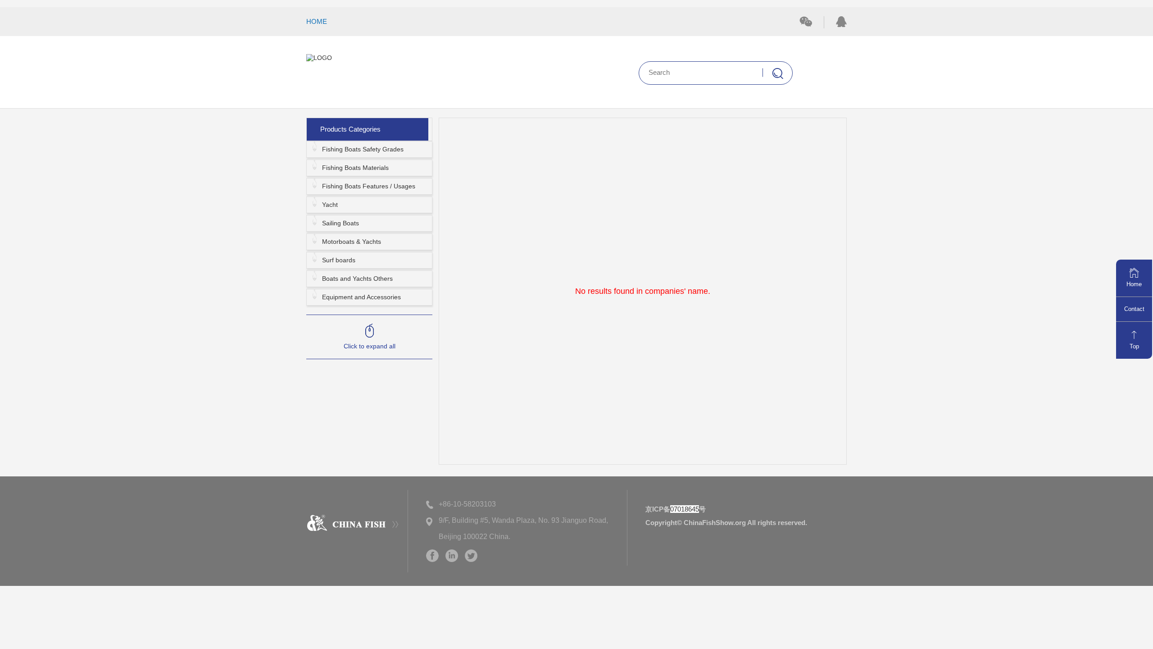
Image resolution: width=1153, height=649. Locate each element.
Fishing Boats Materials (355, 167)
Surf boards (338, 260)
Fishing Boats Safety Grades (363, 149)
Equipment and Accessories (361, 297)
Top (1134, 346)
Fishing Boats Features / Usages (368, 186)
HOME (316, 21)
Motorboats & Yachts (351, 241)
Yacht (330, 204)
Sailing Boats (340, 223)
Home (1134, 284)
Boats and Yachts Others (357, 278)
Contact (1134, 309)
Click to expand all (369, 346)
